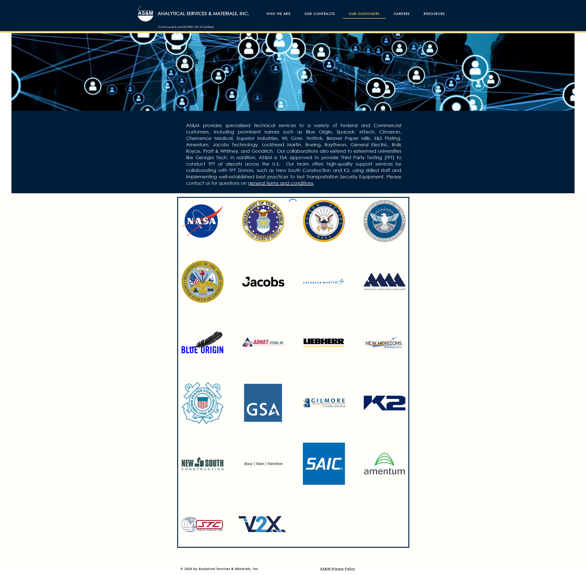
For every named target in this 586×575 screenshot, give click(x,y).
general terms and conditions (280, 183)
